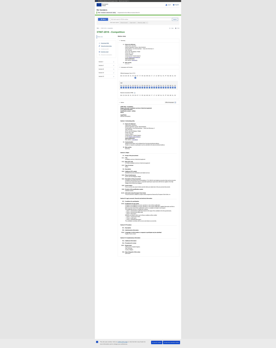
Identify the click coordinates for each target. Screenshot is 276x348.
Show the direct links (106, 46)
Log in (169, 4)
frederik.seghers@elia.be (134, 57)
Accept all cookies (156, 342)
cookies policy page (122, 341)
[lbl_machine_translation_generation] (134, 93)
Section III (101, 69)
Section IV (101, 72)
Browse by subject (142, 22)
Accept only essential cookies (171, 342)
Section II (101, 65)
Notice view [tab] (100, 36)
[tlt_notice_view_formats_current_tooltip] (175, 102)
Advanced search (124, 22)
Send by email (104, 51)
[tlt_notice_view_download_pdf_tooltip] (121, 87)
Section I (101, 61)
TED (98, 28)
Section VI (101, 76)
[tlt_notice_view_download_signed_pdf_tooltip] (135, 78)
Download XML (105, 43)
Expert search (133, 22)
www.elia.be (134, 60)
